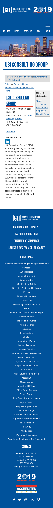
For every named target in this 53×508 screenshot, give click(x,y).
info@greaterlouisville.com (26, 466)
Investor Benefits (27, 349)
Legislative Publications (26, 365)
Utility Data (26, 431)
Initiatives (26, 337)
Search (10, 76)
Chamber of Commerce (26, 241)
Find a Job (27, 300)
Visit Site (10, 131)
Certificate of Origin (26, 284)
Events (6, 31)
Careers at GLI (26, 280)
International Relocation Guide (26, 353)
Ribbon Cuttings (26, 410)
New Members (40, 76)
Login (47, 31)
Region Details (26, 402)
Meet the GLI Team (26, 386)
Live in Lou (26, 369)
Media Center (26, 382)
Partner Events (26, 394)
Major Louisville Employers (26, 373)
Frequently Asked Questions (26, 304)
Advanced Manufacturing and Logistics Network (26, 263)
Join (38, 31)
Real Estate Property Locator (26, 398)
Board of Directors (26, 276)
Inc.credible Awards (26, 320)
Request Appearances (26, 406)
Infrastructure (26, 333)
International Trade (26, 341)
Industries (26, 329)
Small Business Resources (26, 414)
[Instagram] (25, 500)
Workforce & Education (26, 435)
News (16, 31)
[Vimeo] (38, 500)
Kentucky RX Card (26, 357)
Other (39, 101)
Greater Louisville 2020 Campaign (26, 312)
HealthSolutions (26, 316)
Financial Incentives (26, 296)
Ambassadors (26, 272)
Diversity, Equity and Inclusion (26, 288)
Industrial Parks (26, 325)
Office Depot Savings (27, 390)
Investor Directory (26, 345)
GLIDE (26, 308)
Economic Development (26, 227)
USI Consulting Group (17, 100)
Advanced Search (23, 76)
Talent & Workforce (26, 234)
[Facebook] (14, 500)
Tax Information (26, 422)
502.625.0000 (27, 463)
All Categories (15, 80)
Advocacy (26, 267)
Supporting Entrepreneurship (26, 418)
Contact (28, 31)
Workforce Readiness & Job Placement (26, 439)
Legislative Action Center (27, 361)
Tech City (26, 426)
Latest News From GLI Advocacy (26, 248)
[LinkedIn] (32, 500)
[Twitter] (19, 500)
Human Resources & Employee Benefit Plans (19, 87)
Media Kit (26, 378)
